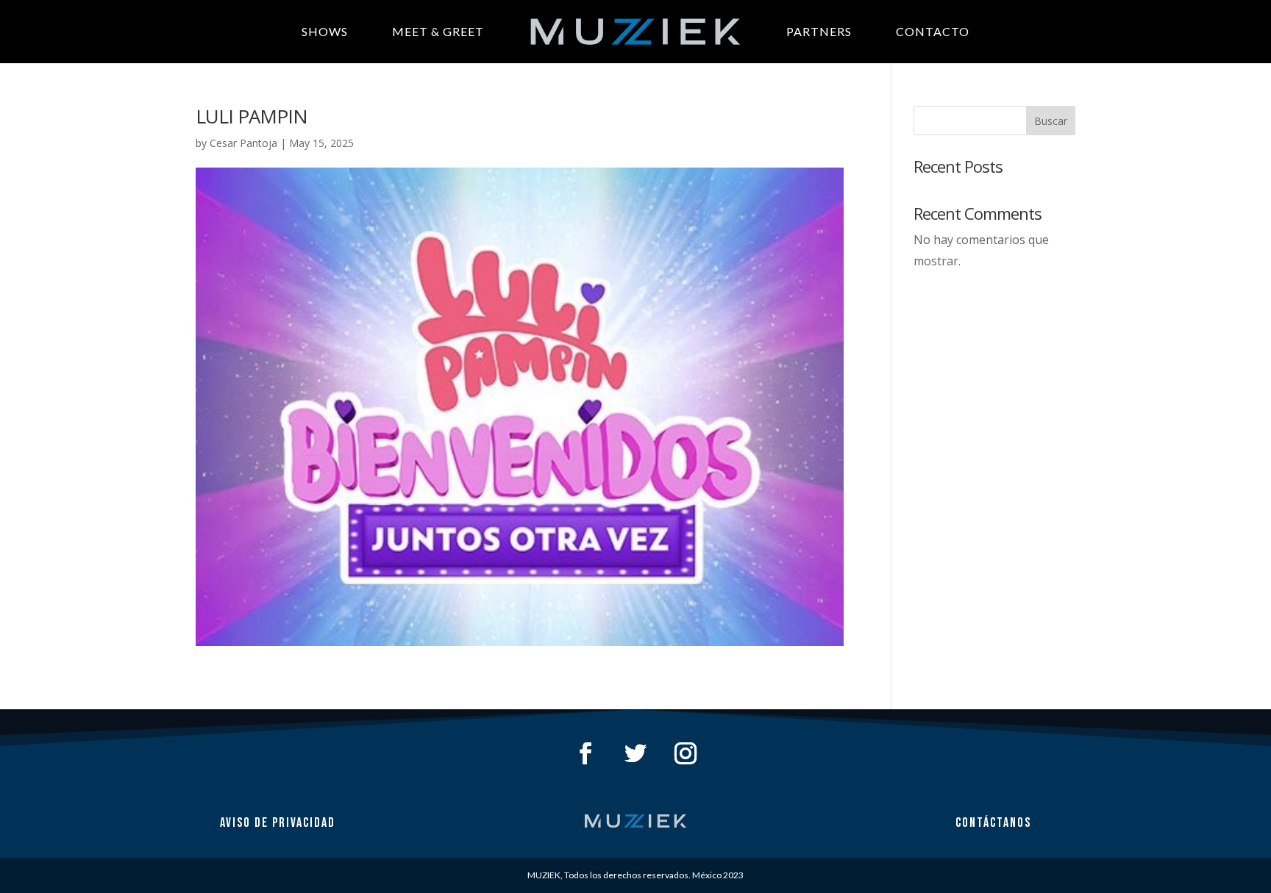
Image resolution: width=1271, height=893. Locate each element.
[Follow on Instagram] (685, 753)
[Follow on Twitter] (635, 753)
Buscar (1050, 121)
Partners (819, 31)
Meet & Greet (438, 31)
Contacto (932, 31)
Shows (325, 31)
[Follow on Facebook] (585, 753)
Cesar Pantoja (243, 143)
